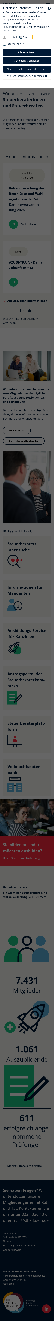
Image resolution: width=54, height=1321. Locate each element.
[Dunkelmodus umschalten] (49, 8)
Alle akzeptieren (27, 52)
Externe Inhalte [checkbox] (15, 44)
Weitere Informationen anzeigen (26, 76)
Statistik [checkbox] (27, 37)
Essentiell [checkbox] (12, 37)
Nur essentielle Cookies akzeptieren (27, 69)
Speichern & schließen (27, 60)
